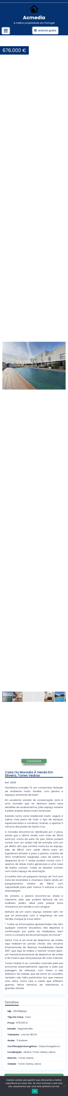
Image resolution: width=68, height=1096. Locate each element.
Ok (34, 1091)
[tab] (6, 30)
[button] (62, 43)
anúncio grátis (47, 30)
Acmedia (34, 17)
